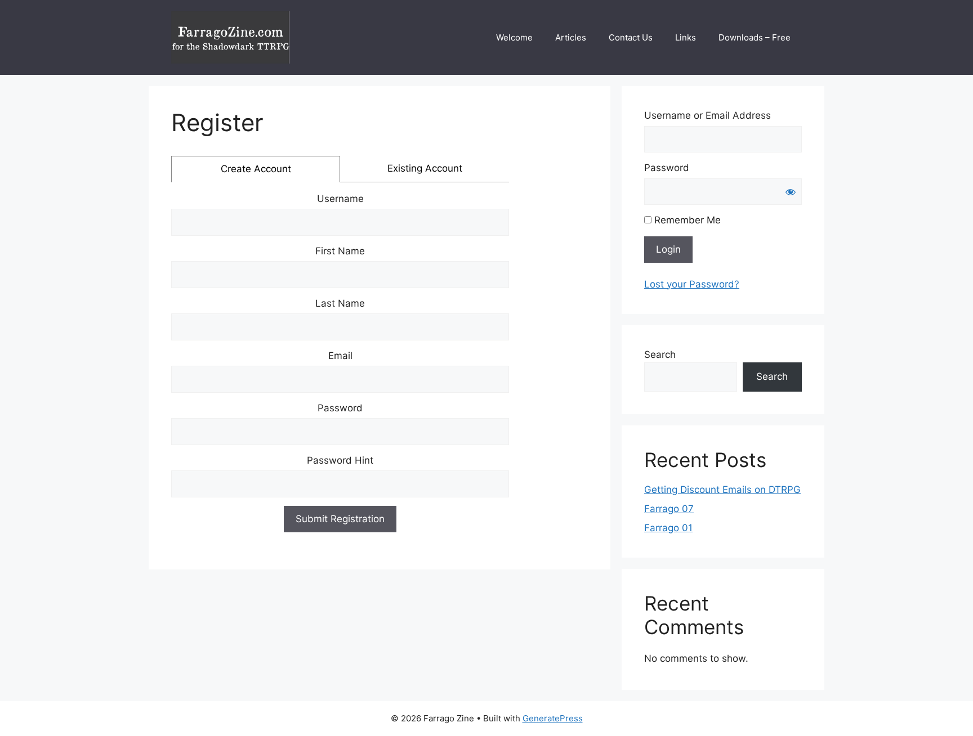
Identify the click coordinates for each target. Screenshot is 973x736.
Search (660, 354)
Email (340, 355)
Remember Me (686, 220)
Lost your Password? (691, 284)
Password (340, 408)
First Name (340, 251)
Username (340, 198)
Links (685, 37)
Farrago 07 (669, 508)
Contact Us (631, 37)
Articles (570, 37)
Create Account (256, 168)
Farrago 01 (668, 527)
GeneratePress (553, 718)
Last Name (340, 303)
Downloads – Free (754, 37)
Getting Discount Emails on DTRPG (722, 489)
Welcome (514, 37)
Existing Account (424, 168)
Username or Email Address (707, 115)
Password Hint (340, 460)
